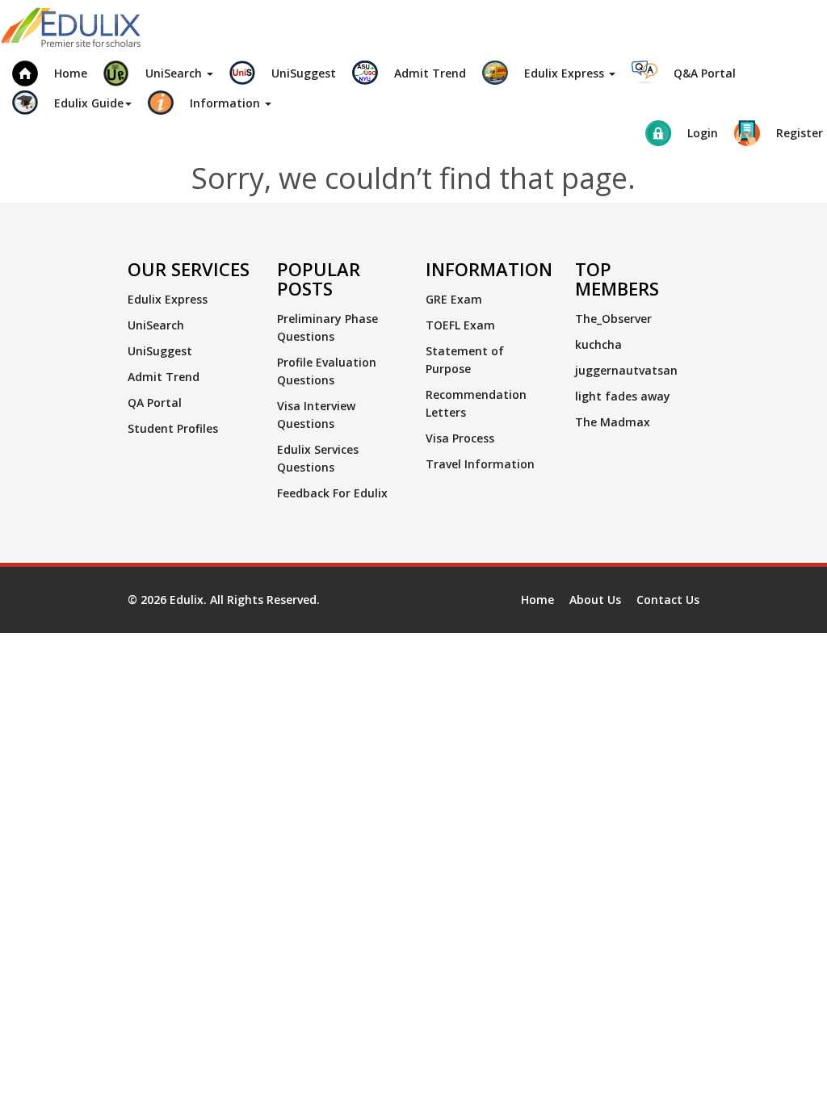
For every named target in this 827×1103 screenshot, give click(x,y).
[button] (158, 71)
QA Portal (155, 402)
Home (537, 599)
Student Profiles (173, 428)
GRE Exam (454, 299)
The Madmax (612, 422)
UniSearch (156, 325)
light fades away (622, 396)
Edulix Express (168, 299)
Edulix (187, 599)
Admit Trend (163, 376)
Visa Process (460, 438)
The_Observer (613, 318)
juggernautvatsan (626, 370)
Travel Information (480, 464)
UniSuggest (160, 351)
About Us (595, 599)
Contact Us (667, 599)
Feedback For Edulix (332, 493)
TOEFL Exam (460, 325)
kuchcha (598, 344)
